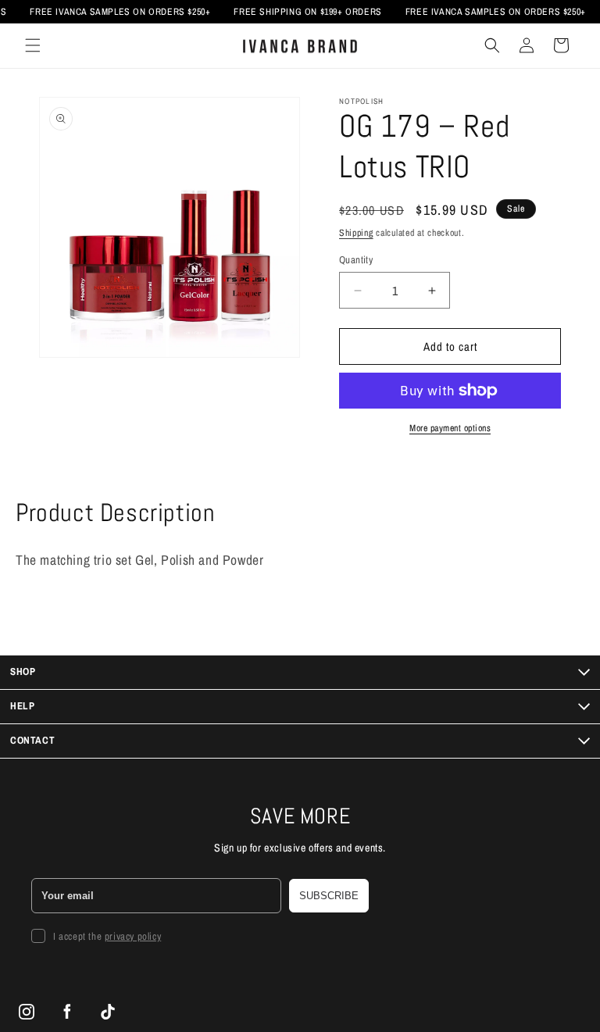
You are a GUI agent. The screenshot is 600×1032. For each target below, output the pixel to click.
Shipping (356, 233)
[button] (33, 45)
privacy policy (133, 936)
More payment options (450, 428)
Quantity (356, 259)
